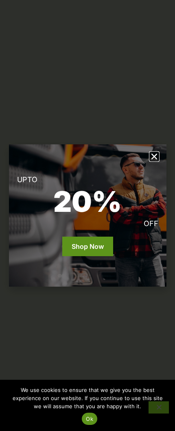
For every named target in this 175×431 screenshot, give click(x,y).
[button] (154, 156)
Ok (89, 419)
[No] (159, 407)
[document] (87, 215)
